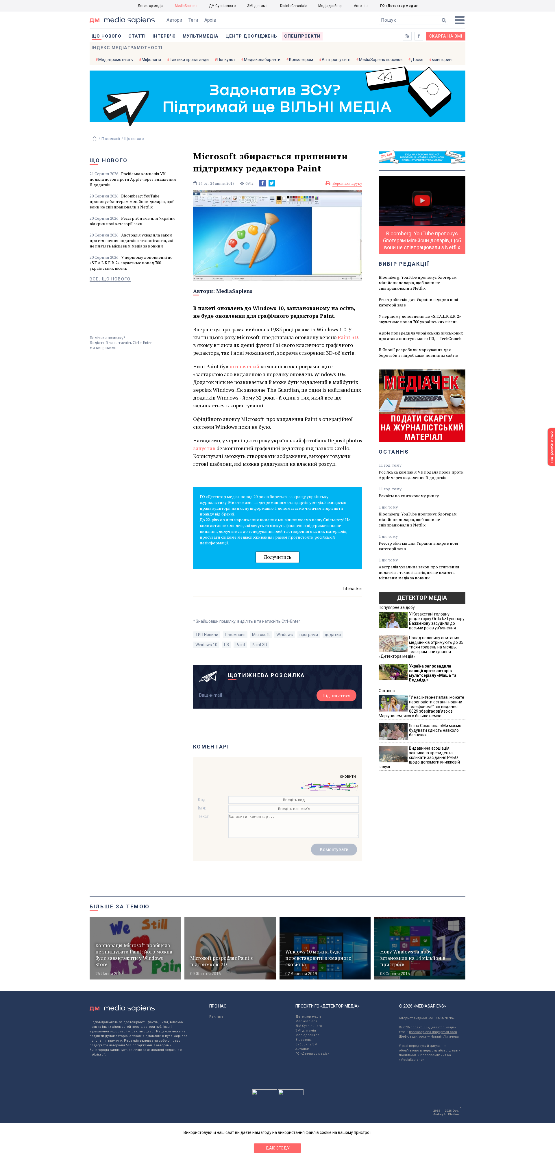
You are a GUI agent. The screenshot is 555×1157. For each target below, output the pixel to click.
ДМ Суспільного (222, 6)
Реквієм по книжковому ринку (409, 495)
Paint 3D (259, 644)
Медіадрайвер (330, 6)
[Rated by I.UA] (264, 1093)
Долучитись (277, 557)
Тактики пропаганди (189, 59)
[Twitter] (272, 183)
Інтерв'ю (164, 36)
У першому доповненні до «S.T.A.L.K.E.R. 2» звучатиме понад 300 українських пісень (131, 262)
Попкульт (226, 59)
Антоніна (361, 6)
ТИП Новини (206, 634)
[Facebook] (262, 183)
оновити (348, 776)
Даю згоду (278, 1148)
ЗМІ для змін (258, 6)
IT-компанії (110, 138)
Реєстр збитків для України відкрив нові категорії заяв (132, 220)
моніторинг (442, 59)
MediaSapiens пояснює (380, 59)
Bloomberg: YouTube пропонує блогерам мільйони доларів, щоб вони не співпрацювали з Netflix (132, 201)
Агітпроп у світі (336, 59)
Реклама (216, 1017)
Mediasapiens (306, 1021)
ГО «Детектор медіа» (399, 6)
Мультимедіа (201, 36)
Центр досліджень (251, 36)
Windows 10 (206, 644)
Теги (193, 20)
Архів (210, 20)
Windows (284, 634)
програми (308, 634)
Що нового (106, 36)
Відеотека (303, 1040)
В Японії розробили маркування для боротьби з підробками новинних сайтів (418, 352)
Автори (174, 20)
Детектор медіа (150, 6)
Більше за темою (120, 906)
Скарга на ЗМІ (445, 36)
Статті (137, 36)
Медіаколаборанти (262, 59)
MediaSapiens (186, 6)
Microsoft (261, 634)
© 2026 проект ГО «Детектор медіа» (427, 1027)
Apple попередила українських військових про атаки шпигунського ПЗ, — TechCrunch (421, 335)
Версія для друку (347, 183)
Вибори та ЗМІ (306, 1044)
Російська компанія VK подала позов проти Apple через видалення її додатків (133, 179)
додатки (333, 634)
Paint (240, 644)
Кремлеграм (301, 59)
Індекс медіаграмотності (127, 47)
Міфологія (151, 59)
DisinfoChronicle (293, 6)
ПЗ (226, 644)
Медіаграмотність (115, 59)
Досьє (417, 59)
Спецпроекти (302, 36)
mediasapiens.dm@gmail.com (433, 1032)
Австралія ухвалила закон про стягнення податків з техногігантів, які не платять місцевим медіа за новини (131, 240)
